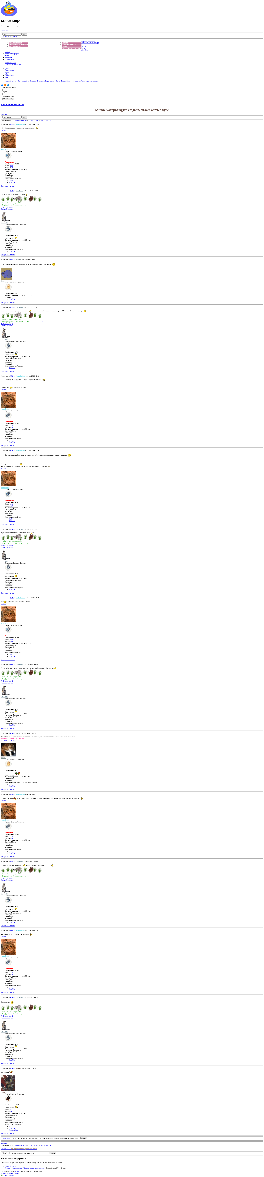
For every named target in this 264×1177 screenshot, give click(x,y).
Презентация (9, 70)
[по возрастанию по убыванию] (77, 1138)
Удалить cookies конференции (33, 1168)
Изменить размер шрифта (90, 43)
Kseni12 (18, 733)
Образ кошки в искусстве (18, 44)
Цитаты (7, 52)
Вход (6, 77)
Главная (8, 41)
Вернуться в (19, 1149)
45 (37, 120)
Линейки (65, 46)
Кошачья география (12, 54)
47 (42, 120)
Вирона (18, 259)
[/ (42, 205)
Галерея (7, 68)
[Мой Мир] (8, 85)
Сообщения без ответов (13, 64)
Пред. (4, 1138)
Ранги (7, 72)
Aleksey (18, 1068)
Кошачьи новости (15, 43)
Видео (83, 48)
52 (50, 120)
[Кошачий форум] (9, 16)
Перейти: (5, 1153)
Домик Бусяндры (7, 209)
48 (44, 120)
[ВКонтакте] (2, 85)
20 (12, 167)
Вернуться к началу (8, 186)
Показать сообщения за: (19, 1138)
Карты (7, 55)
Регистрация (9, 75)
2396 (11, 166)
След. (8, 1138)
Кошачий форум (10, 1166)
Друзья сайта (9, 59)
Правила (65, 43)
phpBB (16, 1171)
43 (32, 120)
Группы (7, 1168)
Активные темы (10, 63)
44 (34, 120)
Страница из (20, 120)
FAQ (6, 74)
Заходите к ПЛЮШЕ (8, 740)
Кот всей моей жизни (12, 104)
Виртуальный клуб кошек (71, 48)
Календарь (8, 57)
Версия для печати (88, 41)
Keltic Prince (20, 124)
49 (47, 120)
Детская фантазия (51, 41)
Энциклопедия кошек (36, 41)
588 (11, 1109)
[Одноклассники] (5, 85)
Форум (60, 41)
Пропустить (5, 30)
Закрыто (4, 114)
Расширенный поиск (9, 36)
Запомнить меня (8, 97)
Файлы (83, 46)
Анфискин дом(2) (7, 207)
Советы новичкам (69, 44)
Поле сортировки (46, 1138)
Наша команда (17, 1168)
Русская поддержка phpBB (10, 1173)
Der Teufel (19, 191)
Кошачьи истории (15, 46)
